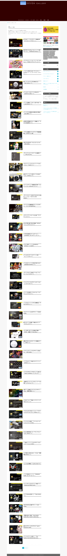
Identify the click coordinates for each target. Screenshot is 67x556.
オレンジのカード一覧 (52, 51)
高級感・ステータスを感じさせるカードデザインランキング (50, 84)
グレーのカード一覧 (52, 52)
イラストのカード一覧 (46, 51)
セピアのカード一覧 (52, 53)
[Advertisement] (33, 12)
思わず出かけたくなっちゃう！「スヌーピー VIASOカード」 (50, 105)
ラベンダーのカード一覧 (46, 55)
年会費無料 (45, 89)
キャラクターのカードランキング (48, 73)
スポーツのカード (46, 78)
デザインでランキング (46, 71)
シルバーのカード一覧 (46, 53)
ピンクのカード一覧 (45, 54)
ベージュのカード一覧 (52, 54)
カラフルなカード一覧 (46, 52)
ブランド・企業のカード (47, 76)
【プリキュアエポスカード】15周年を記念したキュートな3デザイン (50, 112)
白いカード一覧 (52, 55)
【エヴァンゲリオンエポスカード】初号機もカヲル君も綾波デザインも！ (50, 108)
